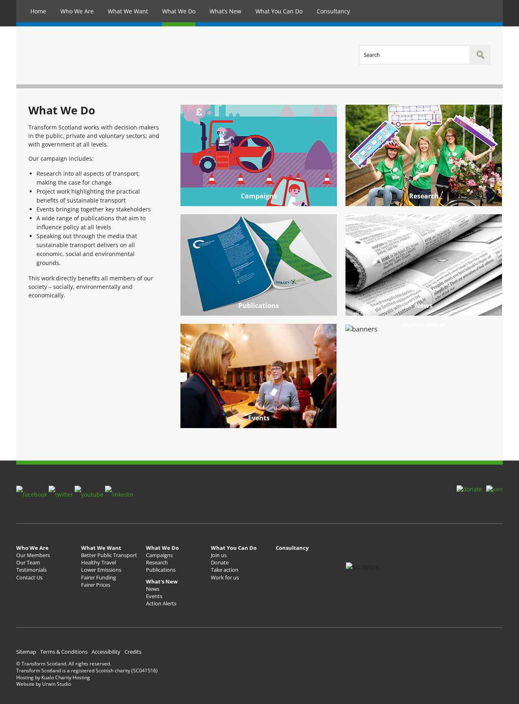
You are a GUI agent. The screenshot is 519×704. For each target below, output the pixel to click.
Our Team (28, 562)
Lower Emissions (101, 569)
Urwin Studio (56, 683)
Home (38, 11)
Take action (224, 569)
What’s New (225, 11)
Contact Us (29, 577)
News (424, 305)
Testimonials (31, 569)
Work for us (225, 577)
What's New (162, 581)
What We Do (178, 11)
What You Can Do (278, 11)
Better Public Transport (109, 555)
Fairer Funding (98, 577)
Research (424, 196)
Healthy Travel (98, 562)
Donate (220, 562)
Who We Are (77, 11)
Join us (219, 555)
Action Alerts (161, 603)
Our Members (33, 555)
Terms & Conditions (64, 651)
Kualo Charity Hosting (65, 677)
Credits (133, 651)
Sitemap (26, 651)
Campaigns (259, 196)
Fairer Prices (95, 584)
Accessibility (106, 651)
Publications (258, 305)
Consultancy (333, 11)
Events (259, 417)
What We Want (128, 11)
